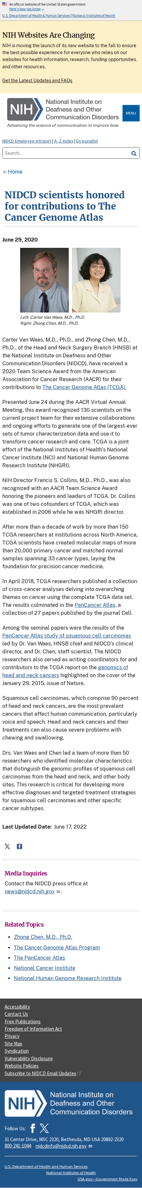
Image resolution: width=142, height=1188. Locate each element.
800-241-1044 (18, 1145)
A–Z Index (63, 141)
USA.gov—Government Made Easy (107, 1178)
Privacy (12, 1036)
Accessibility (17, 1007)
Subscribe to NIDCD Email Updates (40, 1073)
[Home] (63, 113)
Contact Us (16, 1014)
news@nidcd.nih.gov (29, 891)
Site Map (13, 1043)
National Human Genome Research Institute (68, 978)
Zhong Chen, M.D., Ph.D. (43, 937)
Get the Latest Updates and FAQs (37, 80)
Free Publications (23, 1021)
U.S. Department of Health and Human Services (46, 1166)
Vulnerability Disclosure (29, 1058)
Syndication (17, 1051)
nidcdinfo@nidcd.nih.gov (61, 1146)
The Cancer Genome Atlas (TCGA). (84, 387)
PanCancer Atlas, (96, 605)
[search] (134, 153)
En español (87, 141)
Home (15, 172)
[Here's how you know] (71, 10)
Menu (131, 113)
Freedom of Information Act (33, 1029)
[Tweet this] (7, 846)
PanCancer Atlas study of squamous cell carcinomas (66, 636)
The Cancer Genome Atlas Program (57, 947)
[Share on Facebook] (19, 846)
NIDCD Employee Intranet (26, 141)
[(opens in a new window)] (44, 1128)
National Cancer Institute (44, 968)
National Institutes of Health (71, 1172)
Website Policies (22, 1066)
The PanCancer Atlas (39, 958)
